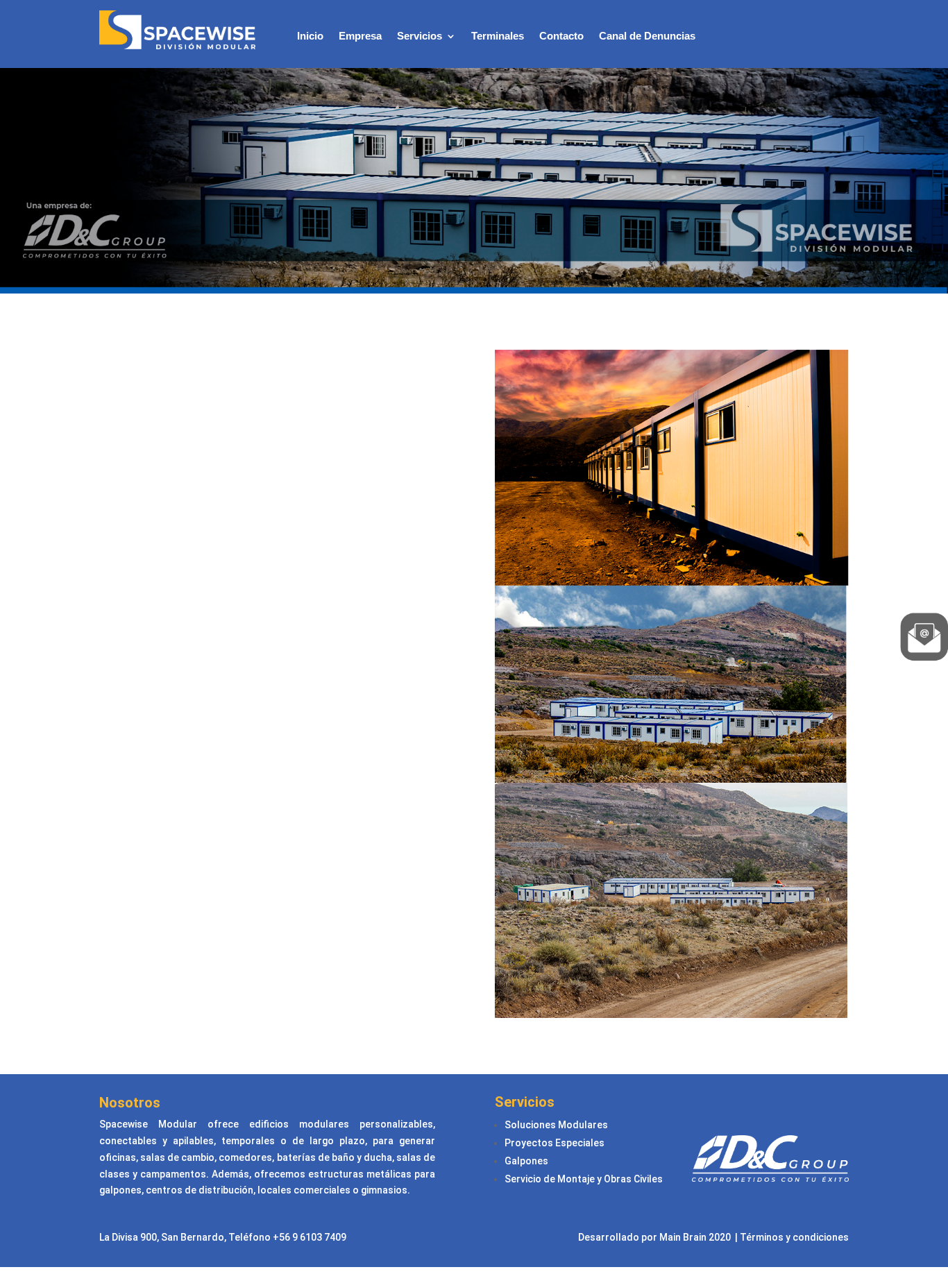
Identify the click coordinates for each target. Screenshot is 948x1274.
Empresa (360, 36)
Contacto (561, 36)
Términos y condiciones (794, 1237)
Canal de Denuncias (647, 36)
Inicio (310, 36)
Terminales (497, 36)
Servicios (419, 36)
